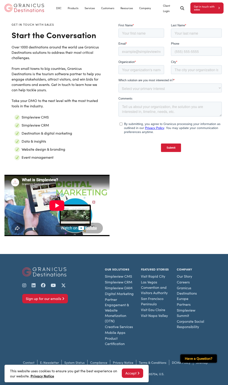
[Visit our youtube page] (53, 285)
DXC (58, 8)
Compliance (98, 362)
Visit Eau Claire (153, 309)
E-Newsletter (49, 362)
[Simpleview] (24, 8)
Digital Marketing (119, 293)
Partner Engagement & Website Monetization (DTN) (117, 310)
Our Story (184, 276)
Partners (184, 304)
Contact (29, 362)
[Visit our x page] (63, 285)
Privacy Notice (123, 362)
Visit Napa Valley (154, 315)
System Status (74, 362)
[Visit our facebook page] (43, 285)
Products (73, 8)
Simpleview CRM (118, 282)
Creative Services (119, 326)
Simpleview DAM (118, 287)
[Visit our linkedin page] (34, 285)
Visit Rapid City (153, 276)
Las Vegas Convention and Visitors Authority (154, 287)
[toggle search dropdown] (182, 8)
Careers (183, 282)
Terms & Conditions (152, 362)
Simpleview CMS (118, 276)
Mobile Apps (115, 332)
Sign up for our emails (43, 298)
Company (145, 8)
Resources (126, 8)
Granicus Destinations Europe (187, 293)
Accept (130, 373)
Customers (107, 8)
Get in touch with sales (204, 8)
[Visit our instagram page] (24, 285)
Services (90, 8)
